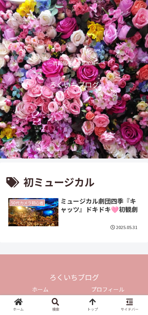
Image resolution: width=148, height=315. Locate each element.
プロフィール (107, 289)
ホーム (40, 289)
